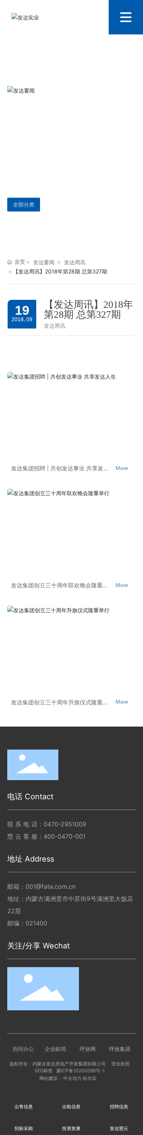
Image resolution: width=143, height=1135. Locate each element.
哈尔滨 (89, 1078)
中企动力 (72, 1078)
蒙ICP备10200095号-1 (80, 1070)
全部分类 (23, 205)
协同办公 (23, 1049)
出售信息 (23, 1106)
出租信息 (71, 1106)
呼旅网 (88, 1049)
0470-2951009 (64, 824)
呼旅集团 (119, 1049)
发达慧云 (119, 1128)
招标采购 (23, 1128)
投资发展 (71, 1128)
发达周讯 (74, 262)
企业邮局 (55, 1049)
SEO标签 (43, 1070)
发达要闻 (44, 262)
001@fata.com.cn (51, 886)
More (122, 468)
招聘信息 (119, 1106)
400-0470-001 (64, 836)
